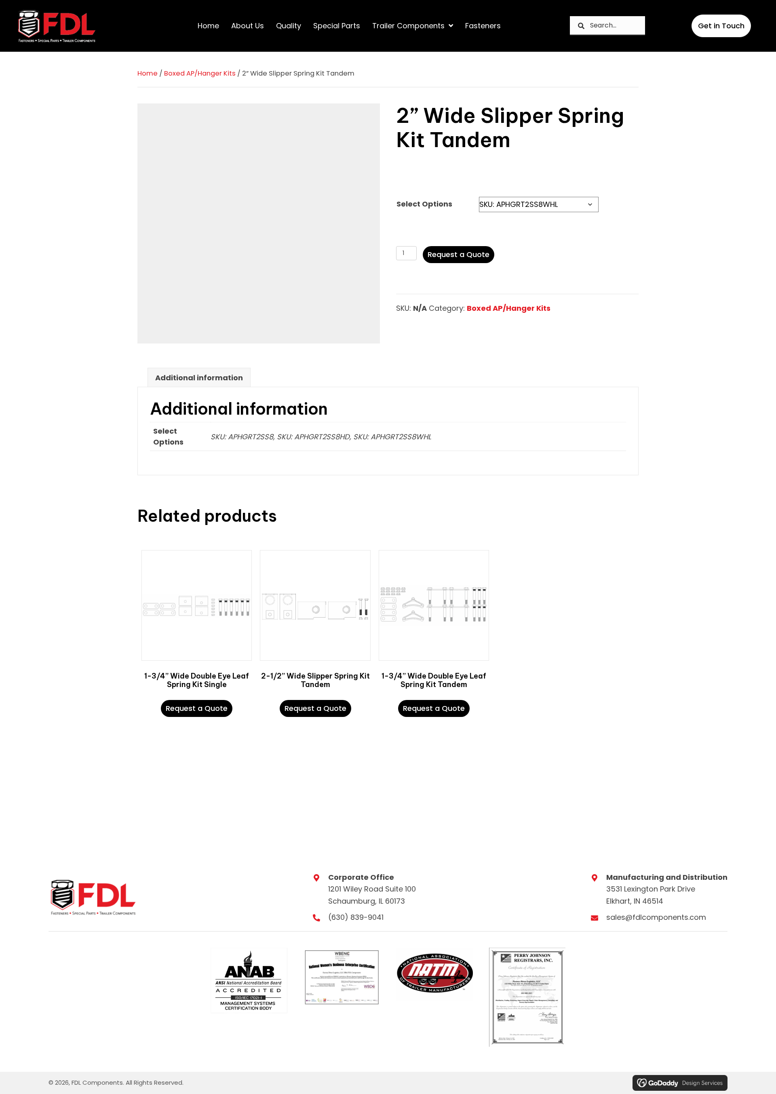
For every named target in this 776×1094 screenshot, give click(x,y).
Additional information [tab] (199, 378)
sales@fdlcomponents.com (656, 917)
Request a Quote (458, 254)
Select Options (424, 204)
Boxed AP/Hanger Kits (200, 73)
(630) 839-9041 (356, 917)
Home (147, 73)
